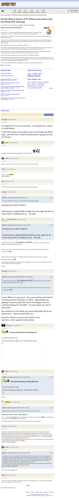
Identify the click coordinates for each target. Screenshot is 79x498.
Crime (29, 82)
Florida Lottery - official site (7, 75)
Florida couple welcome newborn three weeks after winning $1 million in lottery (12, 87)
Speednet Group (40, 495)
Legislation (33, 84)
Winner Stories (34, 75)
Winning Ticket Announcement (35, 87)
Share (21, 25)
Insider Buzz (40, 82)
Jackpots (46, 82)
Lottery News (7, 15)
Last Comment (49, 114)
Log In (72, 11)
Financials (33, 82)
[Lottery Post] (8, 4)
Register (76, 11)
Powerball (40, 86)
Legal (29, 84)
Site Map (51, 492)
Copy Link (31, 25)
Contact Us (45, 492)
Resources (43, 12)
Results (20, 12)
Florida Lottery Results (6, 73)
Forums (15, 12)
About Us (28, 492)
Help (41, 492)
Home (2, 15)
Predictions (26, 12)
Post (26, 25)
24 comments (14, 25)
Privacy (32, 492)
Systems (37, 12)
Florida (29, 73)
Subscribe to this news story (8, 487)
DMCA (37, 492)
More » (51, 88)
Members (31, 12)
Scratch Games (37, 73)
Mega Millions (41, 84)
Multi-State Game (32, 86)
